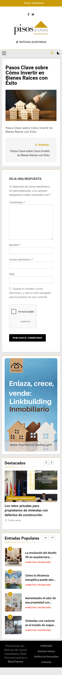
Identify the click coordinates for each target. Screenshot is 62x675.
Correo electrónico (21, 259)
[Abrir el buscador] (52, 53)
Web (11, 274)
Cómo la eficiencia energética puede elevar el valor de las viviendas (40, 557)
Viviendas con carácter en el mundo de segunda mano (41, 602)
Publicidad (46, 645)
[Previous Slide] (46, 462)
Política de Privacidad (46, 656)
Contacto (46, 662)
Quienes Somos (46, 651)
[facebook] (28, 15)
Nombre (15, 245)
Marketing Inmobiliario (38, 562)
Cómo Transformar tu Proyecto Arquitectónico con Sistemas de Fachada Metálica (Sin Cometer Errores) (31, 3)
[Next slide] (51, 462)
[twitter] (32, 15)
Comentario (17, 202)
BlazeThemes (15, 661)
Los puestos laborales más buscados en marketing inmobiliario (39, 625)
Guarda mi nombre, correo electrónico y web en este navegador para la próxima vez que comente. (30, 293)
